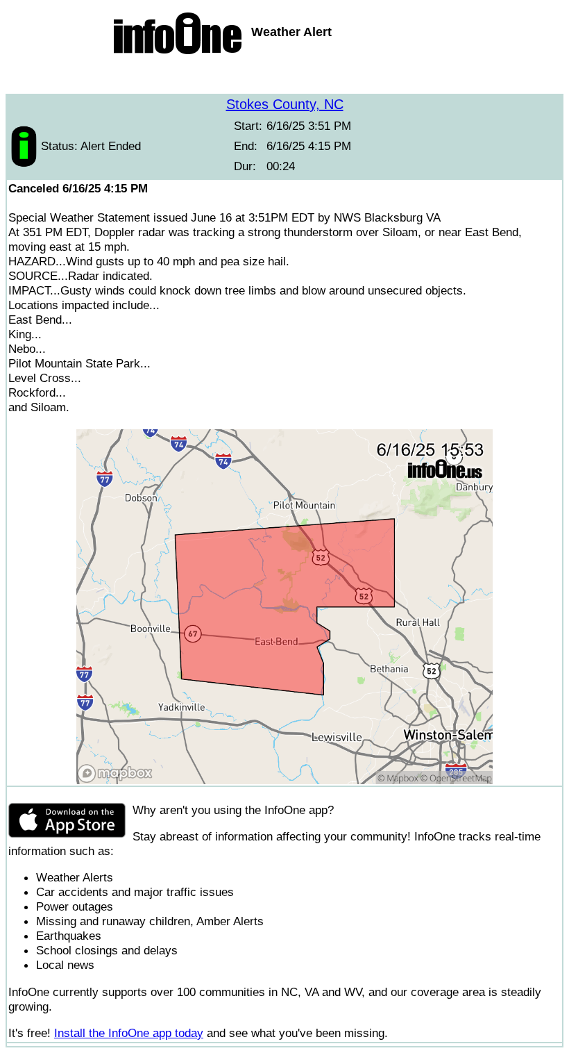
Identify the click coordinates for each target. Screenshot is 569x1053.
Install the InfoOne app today (128, 1033)
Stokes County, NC (284, 104)
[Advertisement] (284, 76)
